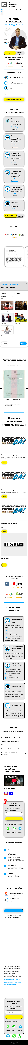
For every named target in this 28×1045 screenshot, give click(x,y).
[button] (10, 53)
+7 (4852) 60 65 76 (12, 14)
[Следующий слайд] (27, 388)
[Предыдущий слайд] (1, 388)
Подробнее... (14, 129)
